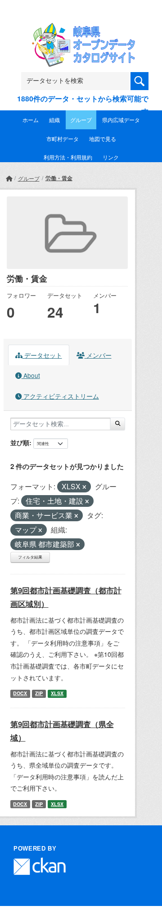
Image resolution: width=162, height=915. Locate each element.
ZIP (39, 693)
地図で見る (102, 138)
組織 (54, 119)
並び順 (19, 442)
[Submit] (117, 424)
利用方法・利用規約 (68, 157)
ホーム (30, 119)
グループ (81, 119)
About (31, 375)
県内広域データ (121, 119)
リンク (111, 157)
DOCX (20, 693)
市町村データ (62, 138)
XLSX (57, 693)
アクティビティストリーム (60, 396)
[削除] (84, 487)
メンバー (98, 355)
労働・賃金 (58, 178)
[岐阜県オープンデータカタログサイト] (81, 28)
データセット (42, 355)
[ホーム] (9, 178)
